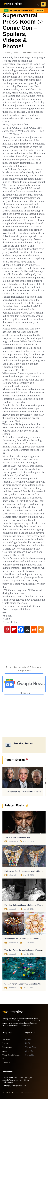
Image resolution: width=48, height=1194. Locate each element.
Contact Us (29, 1150)
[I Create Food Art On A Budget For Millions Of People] (24, 1016)
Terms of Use (30, 1142)
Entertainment (8, 1142)
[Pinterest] (7, 722)
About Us (29, 1146)
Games (5, 1154)
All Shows (6, 1158)
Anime (4, 1146)
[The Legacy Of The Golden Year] (24, 915)
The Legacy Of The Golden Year (17, 930)
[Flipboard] (14, 722)
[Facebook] (21, 722)
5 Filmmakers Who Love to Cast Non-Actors (23, 884)
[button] (43, 4)
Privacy (28, 1134)
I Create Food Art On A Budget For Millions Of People (26, 1031)
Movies (5, 1138)
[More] (41, 722)
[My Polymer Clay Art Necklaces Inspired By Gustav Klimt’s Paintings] (24, 948)
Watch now (39, 10)
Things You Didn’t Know (11, 1150)
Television (6, 1134)
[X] (27, 722)
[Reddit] (34, 722)
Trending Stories (11, 52)
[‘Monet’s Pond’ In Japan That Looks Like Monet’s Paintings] (24, 1061)
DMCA (27, 1138)
